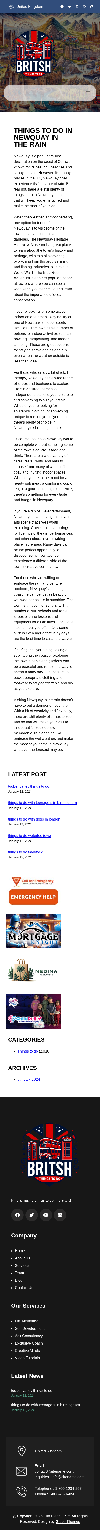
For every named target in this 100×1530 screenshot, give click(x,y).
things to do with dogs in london (34, 819)
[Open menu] (88, 93)
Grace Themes (68, 1522)
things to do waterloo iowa (29, 836)
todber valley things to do (28, 786)
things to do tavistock (25, 852)
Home (20, 1251)
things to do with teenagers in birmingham (42, 803)
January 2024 (28, 1079)
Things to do (27, 1051)
